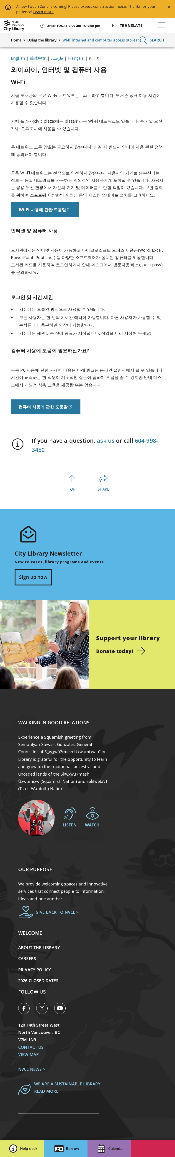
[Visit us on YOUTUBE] (61, 1009)
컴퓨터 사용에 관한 (43, 406)
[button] (22, 1148)
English (18, 58)
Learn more (43, 11)
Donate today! (114, 650)
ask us (105, 440)
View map (28, 1054)
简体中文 (38, 58)
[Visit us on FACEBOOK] (26, 1009)
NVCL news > (31, 1069)
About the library (39, 947)
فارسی (57, 58)
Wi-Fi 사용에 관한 (42, 209)
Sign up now (33, 577)
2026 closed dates (38, 980)
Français (76, 58)
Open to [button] (73, 25)
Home (16, 40)
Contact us (31, 1047)
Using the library (42, 40)
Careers (27, 958)
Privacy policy (34, 969)
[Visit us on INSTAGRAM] (44, 1009)
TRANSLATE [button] (131, 25)
